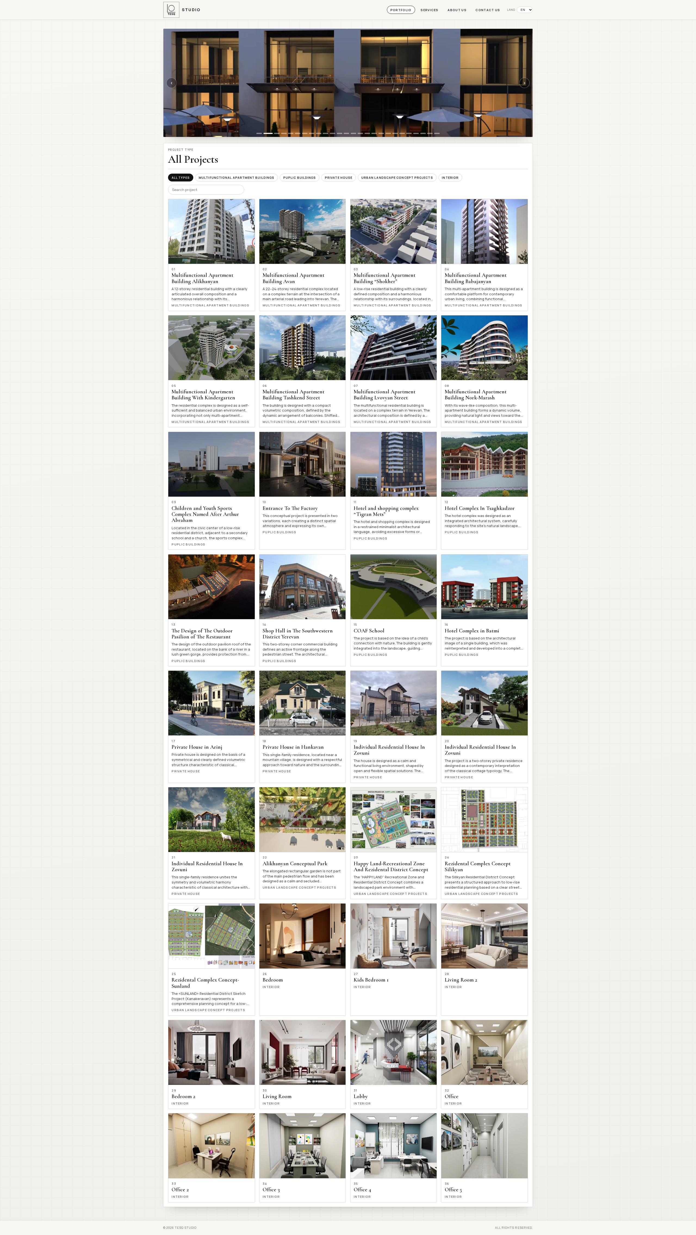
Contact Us (488, 10)
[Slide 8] (311, 133)
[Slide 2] (268, 133)
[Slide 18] (381, 133)
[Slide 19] (388, 133)
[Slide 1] (259, 133)
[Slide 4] (284, 133)
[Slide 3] (276, 133)
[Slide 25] (430, 133)
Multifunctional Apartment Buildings (236, 177)
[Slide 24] (423, 133)
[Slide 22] (409, 133)
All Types (181, 177)
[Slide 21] (402, 133)
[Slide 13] (346, 133)
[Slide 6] (297, 133)
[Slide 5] (290, 133)
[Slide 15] (360, 133)
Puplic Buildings (299, 177)
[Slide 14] (353, 133)
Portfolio (401, 10)
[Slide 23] (416, 133)
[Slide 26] (437, 133)
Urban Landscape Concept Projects (397, 177)
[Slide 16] (367, 133)
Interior (450, 177)
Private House (338, 177)
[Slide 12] (339, 133)
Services (430, 10)
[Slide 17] (374, 133)
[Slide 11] (332, 133)
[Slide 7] (304, 133)
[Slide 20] (395, 133)
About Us (457, 10)
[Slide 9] (318, 133)
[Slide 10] (325, 133)
